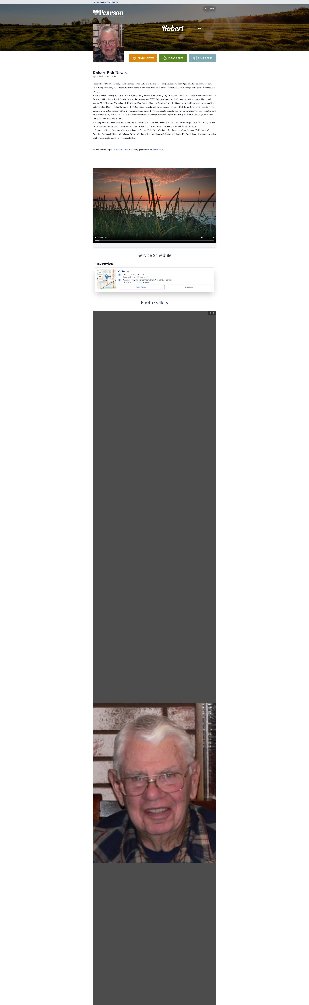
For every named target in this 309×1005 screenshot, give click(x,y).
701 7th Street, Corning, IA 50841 (136, 282)
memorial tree (122, 149)
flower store (158, 149)
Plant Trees (189, 287)
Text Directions (141, 287)
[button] (106, 276)
